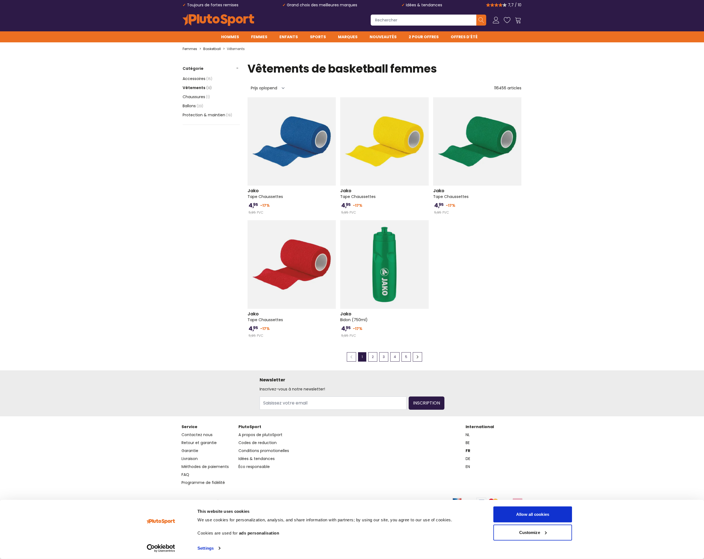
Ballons (193, 106)
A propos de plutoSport (260, 434)
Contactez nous (197, 434)
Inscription (426, 403)
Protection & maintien (207, 115)
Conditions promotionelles (263, 450)
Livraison (190, 458)
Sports (318, 37)
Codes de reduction (257, 442)
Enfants (288, 37)
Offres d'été (464, 37)
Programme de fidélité (203, 482)
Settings (205, 548)
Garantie (190, 450)
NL (468, 434)
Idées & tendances (424, 5)
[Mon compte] (496, 20)
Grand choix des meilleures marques (322, 5)
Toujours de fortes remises (212, 5)
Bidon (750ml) (354, 317)
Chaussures (196, 97)
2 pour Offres (424, 37)
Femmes (259, 37)
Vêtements (236, 49)
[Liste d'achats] (507, 20)
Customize (529, 532)
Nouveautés (383, 37)
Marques (348, 37)
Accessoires (197, 78)
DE (468, 458)
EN (468, 466)
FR (468, 450)
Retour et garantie (199, 442)
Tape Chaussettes (265, 193)
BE (468, 442)
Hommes (230, 37)
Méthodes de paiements (205, 466)
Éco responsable (254, 466)
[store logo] (218, 20)
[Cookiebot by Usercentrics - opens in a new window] (161, 548)
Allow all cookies (532, 514)
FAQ (185, 474)
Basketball (212, 49)
